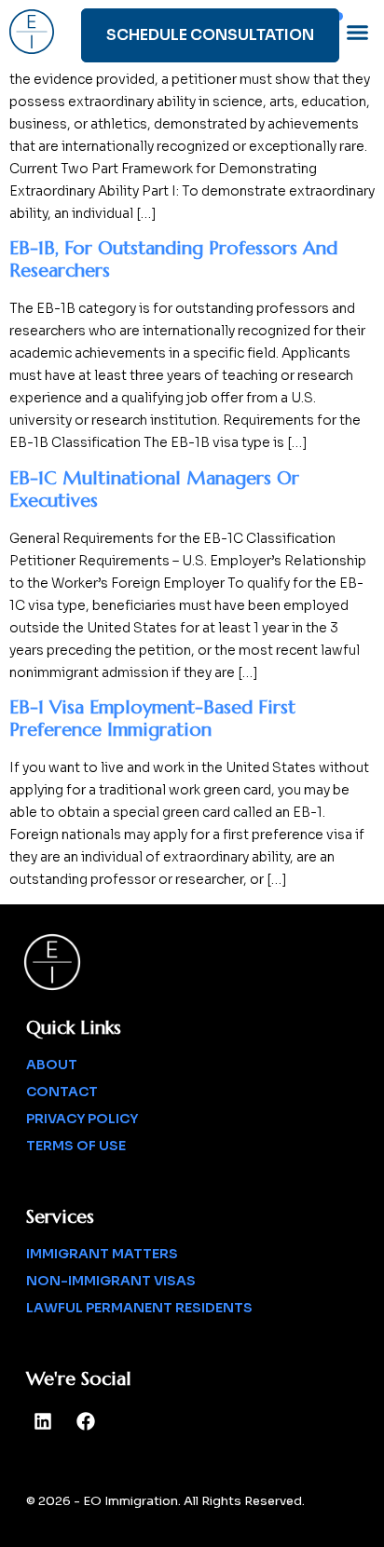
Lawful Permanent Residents (139, 1307)
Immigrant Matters (102, 1253)
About (51, 1064)
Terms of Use (76, 1145)
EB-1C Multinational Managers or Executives (154, 489)
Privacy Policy (82, 1118)
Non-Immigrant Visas (111, 1280)
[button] (358, 31)
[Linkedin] (43, 1421)
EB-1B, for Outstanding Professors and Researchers (173, 259)
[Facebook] (86, 1421)
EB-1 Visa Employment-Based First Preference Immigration (152, 718)
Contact (62, 1091)
